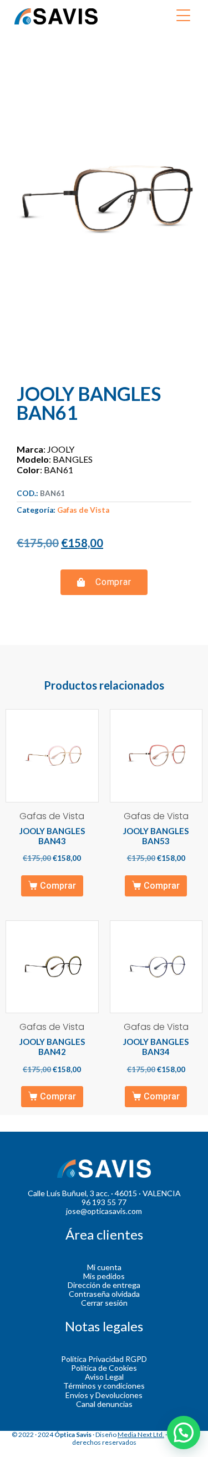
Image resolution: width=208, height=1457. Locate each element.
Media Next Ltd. (141, 1434)
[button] (104, 582)
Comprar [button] (58, 885)
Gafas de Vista (83, 510)
